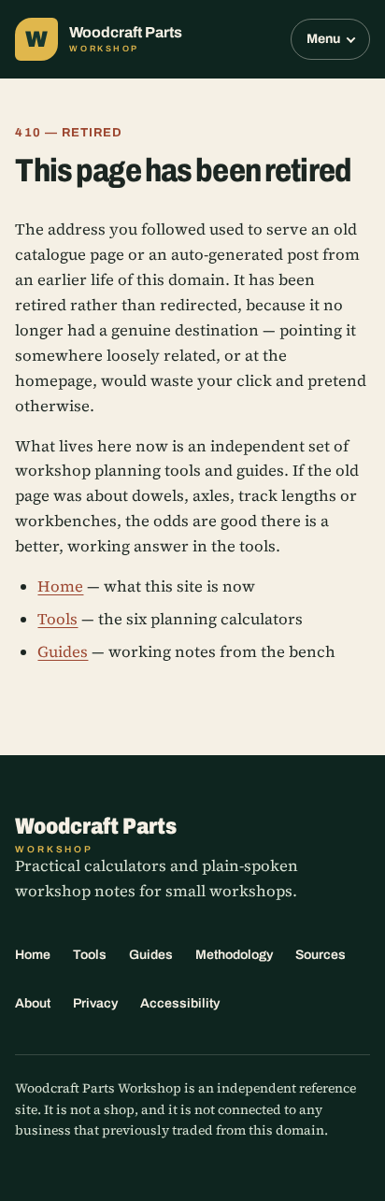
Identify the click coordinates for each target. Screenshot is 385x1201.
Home (60, 586)
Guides (62, 652)
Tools (57, 619)
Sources (320, 955)
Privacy (95, 1003)
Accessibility (180, 1003)
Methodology (234, 955)
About (32, 1003)
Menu (323, 39)
